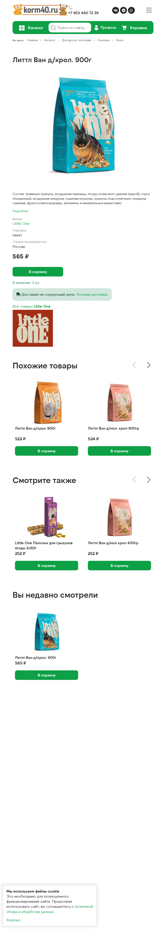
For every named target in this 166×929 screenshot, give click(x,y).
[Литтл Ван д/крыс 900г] (46, 403)
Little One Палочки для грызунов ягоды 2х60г (43, 545)
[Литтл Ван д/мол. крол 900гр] (119, 403)
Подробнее (20, 211)
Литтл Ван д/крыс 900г (35, 428)
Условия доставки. (92, 294)
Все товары (32, 306)
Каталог (49, 40)
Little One (21, 223)
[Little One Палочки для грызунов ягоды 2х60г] (46, 517)
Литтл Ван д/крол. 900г (35, 657)
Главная (32, 40)
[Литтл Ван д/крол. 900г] (83, 126)
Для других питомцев (76, 40)
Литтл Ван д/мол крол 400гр (113, 543)
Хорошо (13, 920)
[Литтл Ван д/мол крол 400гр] (119, 517)
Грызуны (104, 40)
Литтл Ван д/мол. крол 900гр (113, 428)
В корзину (38, 271)
